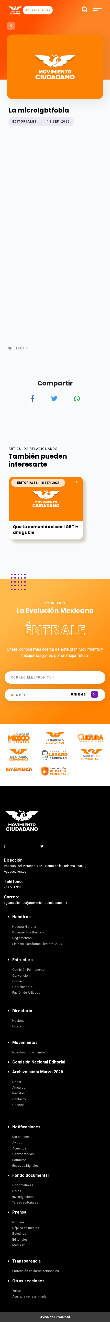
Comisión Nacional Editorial (38, 1062)
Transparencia (26, 1261)
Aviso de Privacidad (55, 1317)
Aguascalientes (37, 10)
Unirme (78, 694)
